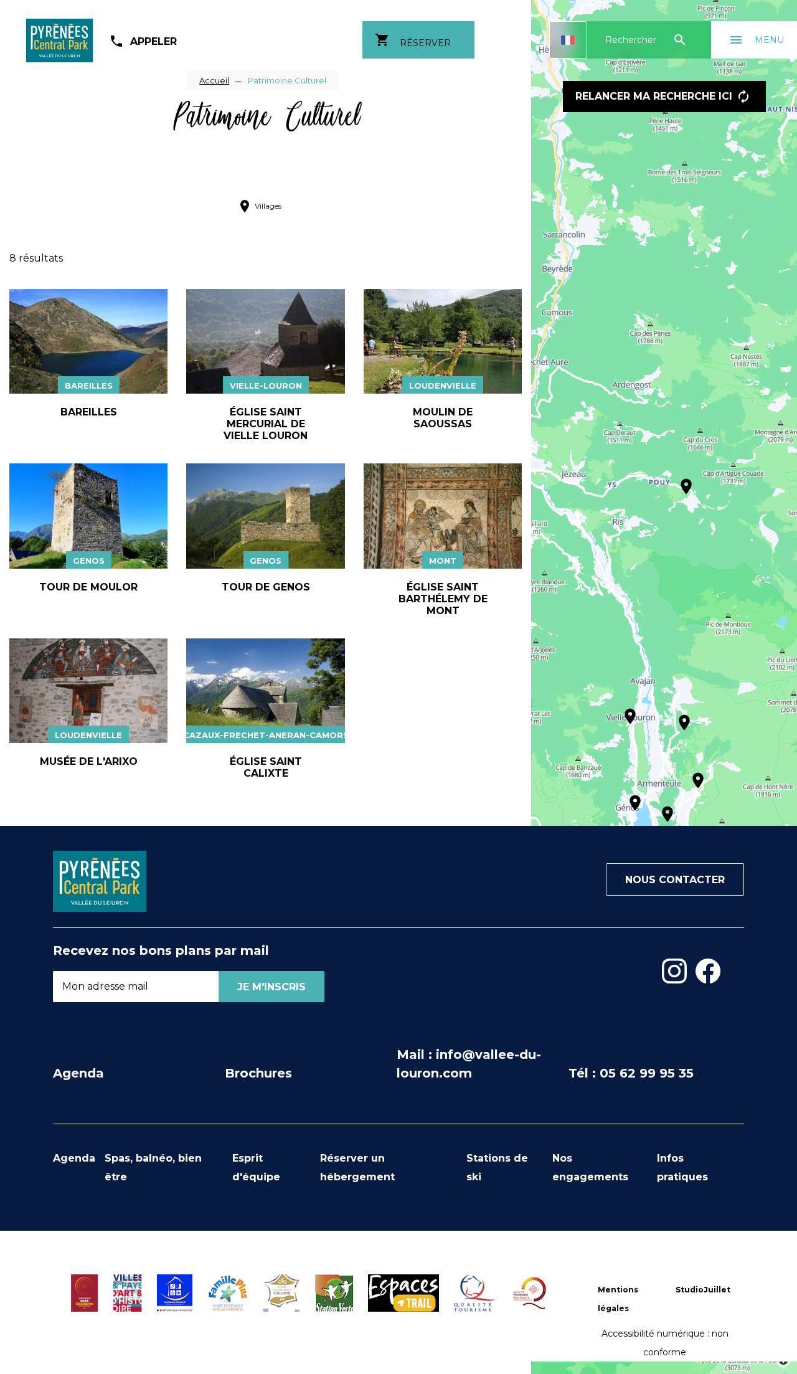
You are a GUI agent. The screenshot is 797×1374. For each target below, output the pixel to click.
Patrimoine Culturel (287, 80)
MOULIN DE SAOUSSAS (443, 418)
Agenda (78, 1073)
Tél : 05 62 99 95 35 (631, 1073)
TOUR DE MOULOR (88, 587)
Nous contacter (675, 880)
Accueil (214, 80)
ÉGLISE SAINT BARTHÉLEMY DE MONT (443, 599)
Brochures (258, 1073)
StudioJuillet (703, 1289)
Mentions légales (618, 1299)
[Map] (664, 687)
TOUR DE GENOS (266, 587)
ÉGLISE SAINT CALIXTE (266, 767)
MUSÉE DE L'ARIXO (89, 761)
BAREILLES (88, 412)
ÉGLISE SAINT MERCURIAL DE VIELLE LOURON (266, 424)
